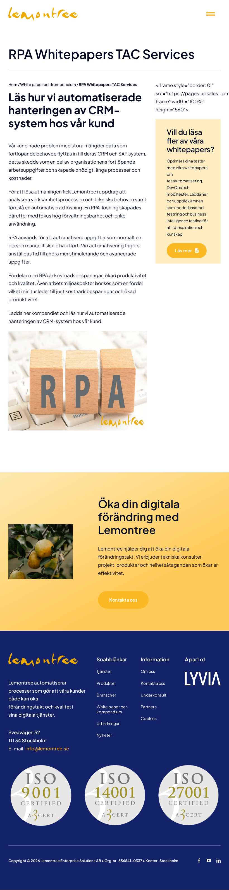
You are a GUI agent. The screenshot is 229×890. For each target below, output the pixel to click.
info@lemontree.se (47, 748)
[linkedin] (218, 860)
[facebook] (199, 860)
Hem (12, 84)
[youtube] (209, 860)
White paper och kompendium (48, 84)
